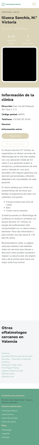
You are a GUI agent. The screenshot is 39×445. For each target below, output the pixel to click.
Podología (5, 437)
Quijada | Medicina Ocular (12, 370)
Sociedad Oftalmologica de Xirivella (17, 356)
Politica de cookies (9, 422)
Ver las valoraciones (15, 143)
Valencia (16, 12)
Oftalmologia (6, 430)
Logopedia (6, 433)
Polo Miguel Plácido (10, 368)
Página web (15, 135)
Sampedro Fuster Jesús (12, 365)
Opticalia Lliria (8, 376)
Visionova (6, 353)
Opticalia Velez (8, 373)
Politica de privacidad (10, 418)
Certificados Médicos (10, 411)
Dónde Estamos (8, 414)
